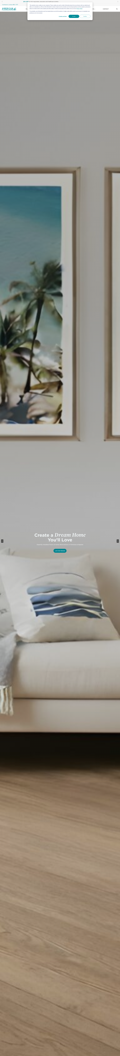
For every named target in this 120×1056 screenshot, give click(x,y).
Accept (73, 16)
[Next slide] (118, 541)
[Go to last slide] (2, 541)
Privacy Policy (79, 8)
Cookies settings (63, 16)
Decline (85, 16)
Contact (106, 9)
